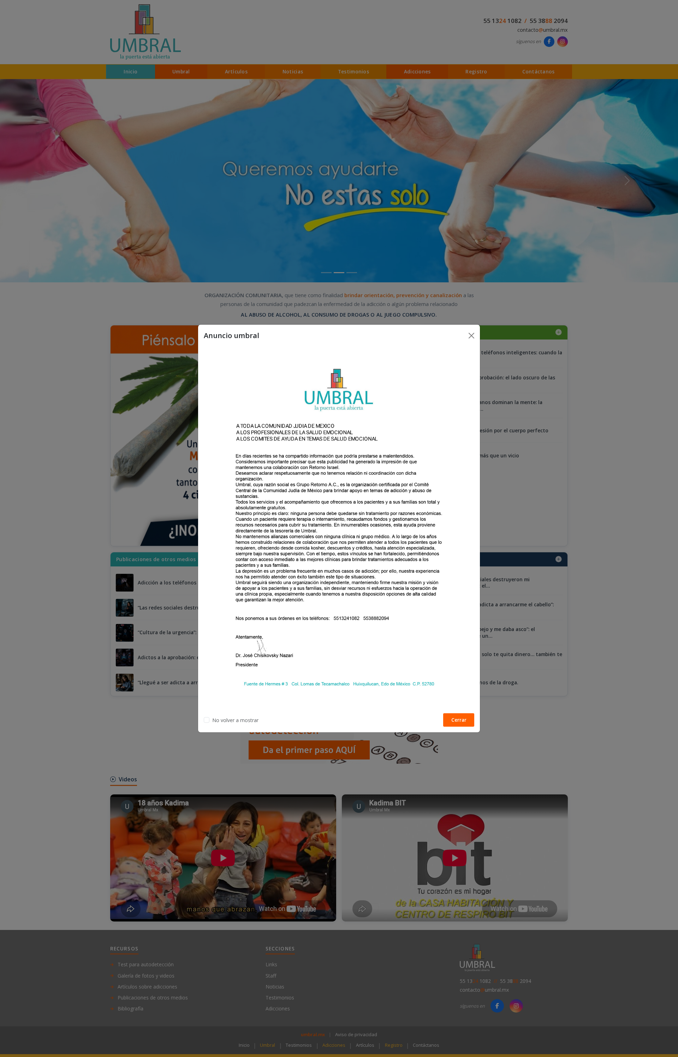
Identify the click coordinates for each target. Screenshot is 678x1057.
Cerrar (458, 719)
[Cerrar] (471, 335)
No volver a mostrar (235, 720)
